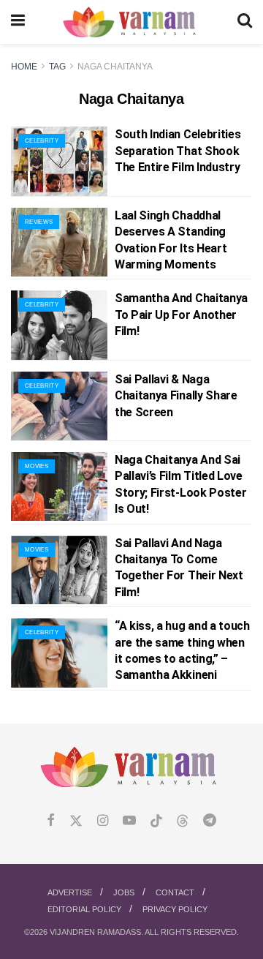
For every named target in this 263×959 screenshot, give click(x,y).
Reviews (39, 222)
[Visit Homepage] (131, 22)
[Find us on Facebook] (51, 821)
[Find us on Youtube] (129, 821)
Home (24, 66)
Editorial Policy (84, 909)
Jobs (123, 892)
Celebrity (41, 141)
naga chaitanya (115, 66)
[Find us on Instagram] (102, 821)
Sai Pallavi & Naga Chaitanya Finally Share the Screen (176, 395)
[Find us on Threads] (182, 821)
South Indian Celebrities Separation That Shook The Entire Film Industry (177, 150)
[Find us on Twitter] (76, 821)
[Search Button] (244, 22)
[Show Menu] (18, 22)
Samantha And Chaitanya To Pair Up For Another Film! (181, 314)
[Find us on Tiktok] (156, 821)
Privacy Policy (174, 909)
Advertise (69, 892)
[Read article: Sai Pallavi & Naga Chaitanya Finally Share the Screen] (59, 406)
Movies (36, 466)
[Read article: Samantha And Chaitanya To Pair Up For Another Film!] (59, 324)
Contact (175, 892)
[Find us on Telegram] (209, 821)
